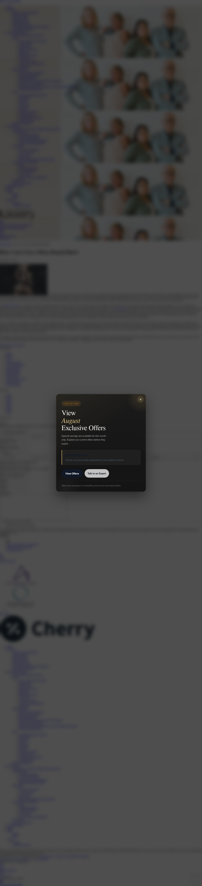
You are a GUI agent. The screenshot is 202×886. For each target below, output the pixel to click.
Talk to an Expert (97, 473)
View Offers (72, 473)
